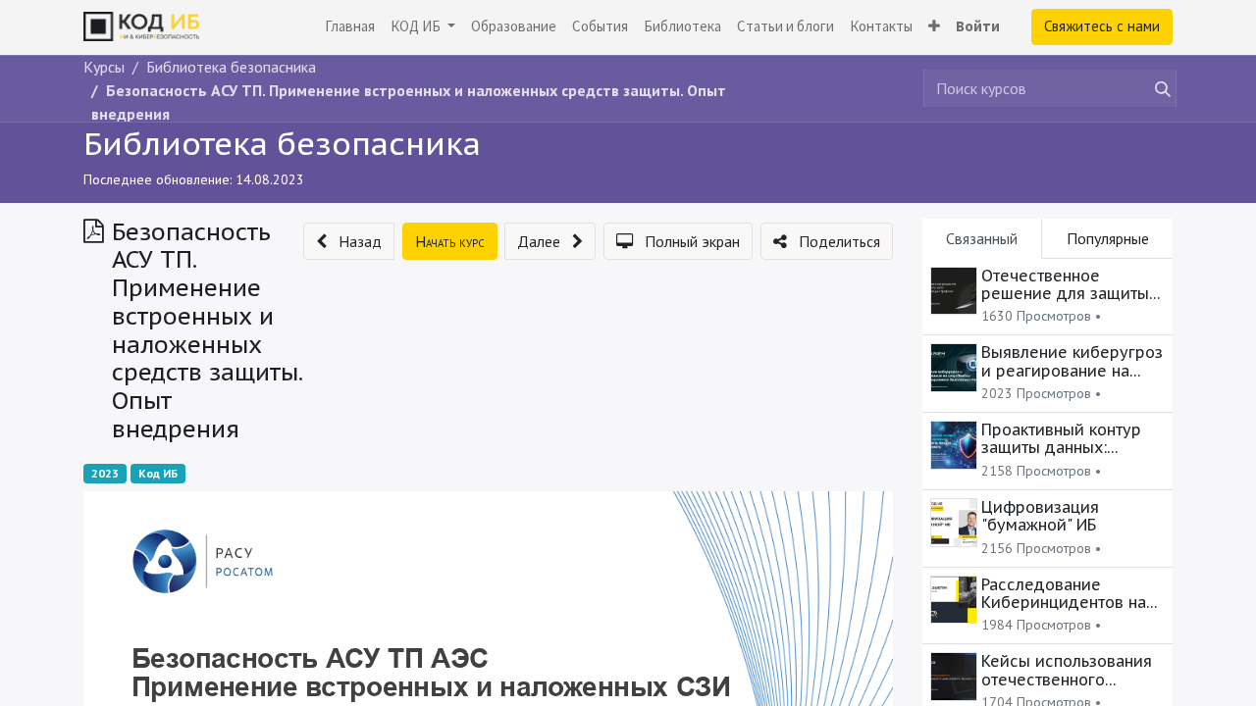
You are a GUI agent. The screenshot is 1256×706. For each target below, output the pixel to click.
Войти (978, 26)
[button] (934, 27)
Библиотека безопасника (282, 143)
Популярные (1108, 238)
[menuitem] (350, 27)
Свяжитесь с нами (1102, 26)
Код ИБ (158, 473)
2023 (105, 473)
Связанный (982, 238)
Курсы (104, 66)
